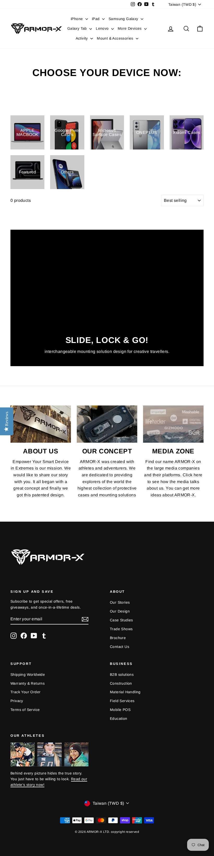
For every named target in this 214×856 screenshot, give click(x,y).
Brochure (118, 638)
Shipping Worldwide (27, 674)
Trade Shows (121, 629)
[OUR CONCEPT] (107, 423)
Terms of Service (25, 710)
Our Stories (120, 602)
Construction (121, 683)
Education (118, 718)
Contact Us (119, 647)
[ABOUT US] (40, 423)
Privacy (16, 701)
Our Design (120, 611)
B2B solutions (122, 674)
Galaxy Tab (77, 28)
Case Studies (121, 620)
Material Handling (125, 692)
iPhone (77, 19)
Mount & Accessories (115, 38)
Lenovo (103, 28)
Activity (82, 38)
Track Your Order (25, 692)
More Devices (130, 28)
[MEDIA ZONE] (173, 423)
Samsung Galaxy (124, 19)
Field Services (122, 701)
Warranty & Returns (27, 683)
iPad (96, 19)
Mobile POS (120, 710)
